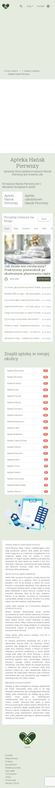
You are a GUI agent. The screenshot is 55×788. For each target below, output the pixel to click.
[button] (21, 6)
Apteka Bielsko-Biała (16, 485)
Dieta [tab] (16, 228)
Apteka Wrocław (14, 377)
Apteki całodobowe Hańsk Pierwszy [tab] (36, 199)
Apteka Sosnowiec (15, 478)
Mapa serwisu (11, 758)
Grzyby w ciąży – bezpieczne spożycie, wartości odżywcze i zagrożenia (23, 325)
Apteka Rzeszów (14, 453)
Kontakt (40, 6)
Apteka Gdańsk (14, 402)
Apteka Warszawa (15, 370)
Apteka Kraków (14, 383)
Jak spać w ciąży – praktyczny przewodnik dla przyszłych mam (23, 338)
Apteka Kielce (13, 459)
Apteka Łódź (12, 389)
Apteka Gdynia (13, 447)
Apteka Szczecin (14, 408)
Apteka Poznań (14, 396)
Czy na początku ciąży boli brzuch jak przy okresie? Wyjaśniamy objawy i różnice (23, 300)
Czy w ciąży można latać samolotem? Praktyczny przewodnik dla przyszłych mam (23, 319)
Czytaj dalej (44, 279)
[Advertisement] (27, 40)
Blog (29, 6)
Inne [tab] (36, 228)
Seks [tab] (44, 228)
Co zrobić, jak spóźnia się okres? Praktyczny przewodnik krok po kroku (23, 287)
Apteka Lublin (13, 428)
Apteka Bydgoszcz (15, 421)
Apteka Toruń (13, 466)
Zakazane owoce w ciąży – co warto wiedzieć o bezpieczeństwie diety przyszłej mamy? (23, 332)
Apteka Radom (14, 472)
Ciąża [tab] (6, 228)
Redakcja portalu (13, 767)
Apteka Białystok (14, 434)
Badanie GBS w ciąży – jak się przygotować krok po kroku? (23, 293)
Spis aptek (10, 771)
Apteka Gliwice (14, 491)
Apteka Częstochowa (17, 440)
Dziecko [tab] (26, 228)
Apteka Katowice (15, 415)
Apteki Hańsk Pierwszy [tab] (11, 199)
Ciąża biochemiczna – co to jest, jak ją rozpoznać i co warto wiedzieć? (23, 306)
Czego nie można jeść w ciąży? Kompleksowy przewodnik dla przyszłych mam (23, 312)
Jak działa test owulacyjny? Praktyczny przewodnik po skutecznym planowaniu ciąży (27, 270)
